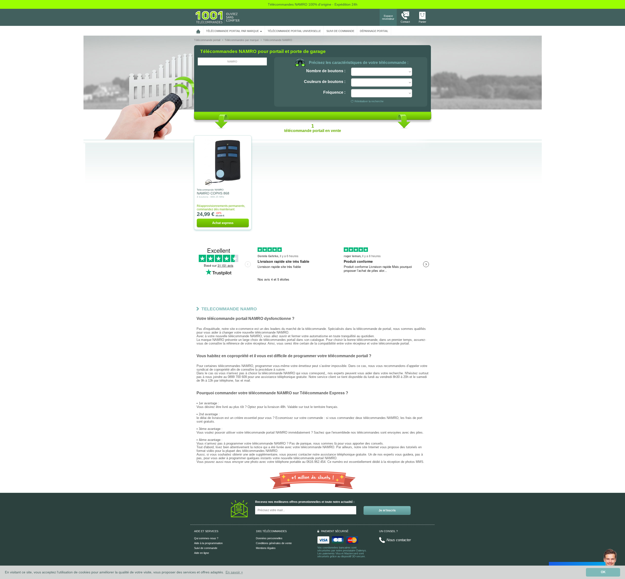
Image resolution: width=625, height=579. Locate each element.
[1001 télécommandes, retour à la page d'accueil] (198, 30)
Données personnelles (269, 538)
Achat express (222, 223)
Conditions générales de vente (274, 543)
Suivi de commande (205, 548)
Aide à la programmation (208, 543)
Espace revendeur (388, 17)
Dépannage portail (374, 31)
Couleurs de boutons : (324, 82)
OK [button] (603, 572)
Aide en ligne (201, 552)
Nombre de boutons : (325, 71)
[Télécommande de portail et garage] (217, 17)
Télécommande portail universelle (294, 31)
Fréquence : (334, 92)
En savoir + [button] (234, 572)
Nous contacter (398, 540)
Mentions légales (266, 548)
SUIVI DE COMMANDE (340, 31)
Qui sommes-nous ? (206, 538)
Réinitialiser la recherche (369, 101)
